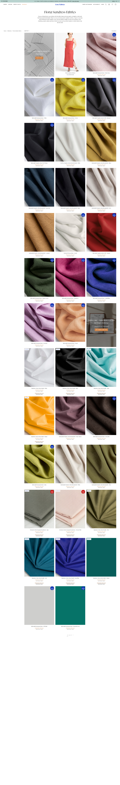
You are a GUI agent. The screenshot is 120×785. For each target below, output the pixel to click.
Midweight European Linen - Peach (70, 343)
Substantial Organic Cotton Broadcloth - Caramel (39, 253)
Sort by (26, 30)
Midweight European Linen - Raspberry (70, 298)
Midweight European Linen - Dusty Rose (101, 73)
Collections (9, 30)
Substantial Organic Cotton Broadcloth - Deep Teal (39, 208)
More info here (75, 1)
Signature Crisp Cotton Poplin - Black (70, 388)
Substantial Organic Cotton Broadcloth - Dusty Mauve (70, 436)
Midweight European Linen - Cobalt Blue (101, 298)
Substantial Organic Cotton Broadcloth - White (70, 484)
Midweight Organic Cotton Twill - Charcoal (101, 118)
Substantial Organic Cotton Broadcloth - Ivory (101, 208)
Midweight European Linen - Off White (39, 626)
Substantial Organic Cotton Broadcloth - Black (70, 208)
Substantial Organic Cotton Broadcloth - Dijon (101, 163)
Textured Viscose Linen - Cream (70, 253)
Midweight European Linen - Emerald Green (70, 626)
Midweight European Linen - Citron (70, 118)
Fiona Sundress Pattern (70, 73)
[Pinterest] (6, 1)
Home (5, 30)
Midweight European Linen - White (39, 118)
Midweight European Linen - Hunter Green (39, 298)
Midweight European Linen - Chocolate (101, 436)
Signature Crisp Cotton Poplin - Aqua (101, 388)
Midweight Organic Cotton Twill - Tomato (101, 253)
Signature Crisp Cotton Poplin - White (39, 388)
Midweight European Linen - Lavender (39, 343)
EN (116, 1)
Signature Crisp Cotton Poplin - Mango (39, 436)
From (70, 74)
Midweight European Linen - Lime (39, 484)
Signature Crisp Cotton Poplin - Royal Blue (70, 578)
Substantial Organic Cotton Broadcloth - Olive (101, 484)
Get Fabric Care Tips (101, 329)
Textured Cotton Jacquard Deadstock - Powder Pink (70, 530)
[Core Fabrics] (60, 4)
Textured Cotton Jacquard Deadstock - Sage (39, 530)
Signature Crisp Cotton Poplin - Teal (39, 578)
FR (118, 1)
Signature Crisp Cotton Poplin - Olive (101, 530)
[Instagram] (3, 1)
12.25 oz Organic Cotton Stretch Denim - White (70, 163)
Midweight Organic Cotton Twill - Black (39, 163)
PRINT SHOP (39, 57)
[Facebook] (1, 1)
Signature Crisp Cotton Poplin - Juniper (101, 578)
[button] (24, 4)
